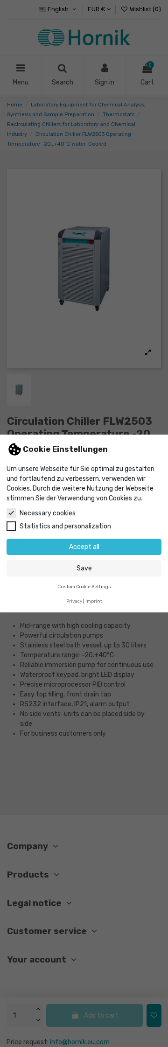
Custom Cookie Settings (84, 586)
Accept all (84, 547)
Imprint (93, 601)
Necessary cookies (48, 513)
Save (84, 568)
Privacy (74, 601)
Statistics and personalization (65, 526)
